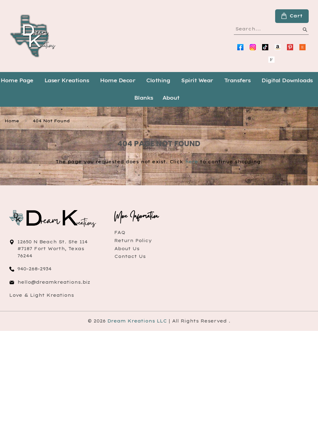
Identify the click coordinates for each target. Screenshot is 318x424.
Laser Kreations (66, 80)
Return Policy (133, 240)
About (170, 98)
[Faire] (271, 59)
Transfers (237, 80)
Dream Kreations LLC (137, 321)
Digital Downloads (287, 80)
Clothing (158, 80)
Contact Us (130, 256)
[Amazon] (278, 47)
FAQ (119, 232)
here (191, 162)
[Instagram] (253, 47)
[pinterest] (290, 47)
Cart (296, 16)
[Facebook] (240, 47)
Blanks (143, 98)
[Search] (304, 31)
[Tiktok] (265, 47)
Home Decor (117, 80)
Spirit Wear (197, 80)
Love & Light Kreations (41, 295)
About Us (126, 248)
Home (12, 120)
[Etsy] (302, 47)
